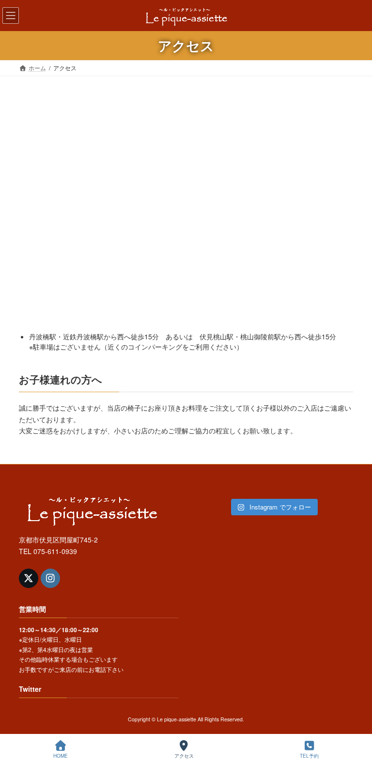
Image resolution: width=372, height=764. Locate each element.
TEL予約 (309, 755)
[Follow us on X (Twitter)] (28, 578)
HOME (60, 755)
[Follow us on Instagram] (50, 578)
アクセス (184, 755)
